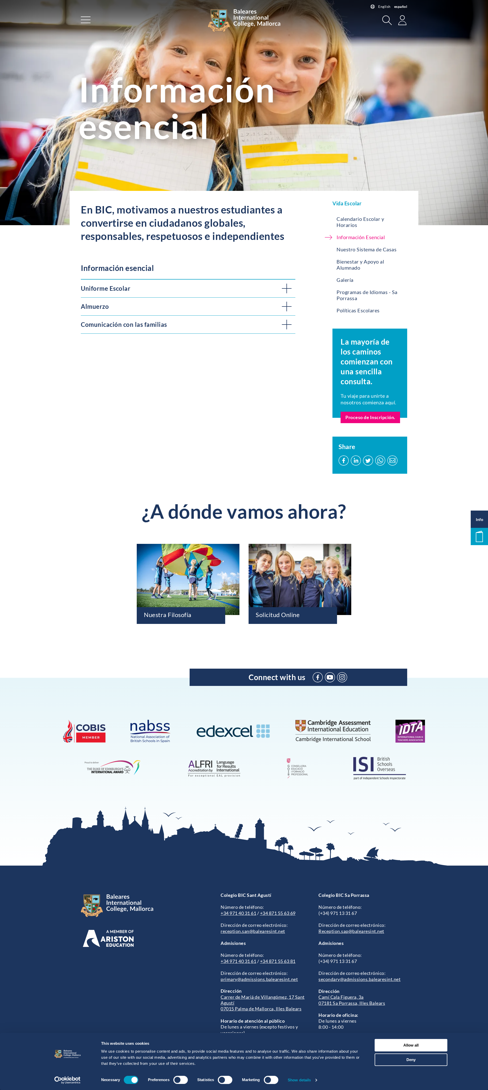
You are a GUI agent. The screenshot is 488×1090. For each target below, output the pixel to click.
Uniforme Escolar (105, 288)
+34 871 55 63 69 (278, 913)
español (400, 6)
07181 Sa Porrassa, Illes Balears (351, 1003)
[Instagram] (342, 677)
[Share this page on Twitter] (368, 460)
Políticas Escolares (358, 310)
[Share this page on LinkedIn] (356, 460)
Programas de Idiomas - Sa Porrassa (367, 295)
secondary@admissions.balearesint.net (359, 979)
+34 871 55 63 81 (278, 961)
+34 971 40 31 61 (238, 913)
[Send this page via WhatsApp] (380, 460)
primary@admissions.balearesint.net (259, 979)
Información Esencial (361, 237)
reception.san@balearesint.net (253, 931)
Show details (299, 1080)
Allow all (411, 1045)
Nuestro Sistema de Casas (366, 249)
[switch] (180, 1080)
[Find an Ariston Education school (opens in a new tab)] (108, 938)
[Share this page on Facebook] (344, 460)
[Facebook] (318, 677)
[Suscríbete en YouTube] (330, 677)
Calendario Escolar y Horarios (360, 222)
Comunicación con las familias (124, 324)
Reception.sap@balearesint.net (351, 931)
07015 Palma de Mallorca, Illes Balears (261, 1008)
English (384, 6)
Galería (345, 280)
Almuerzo (95, 306)
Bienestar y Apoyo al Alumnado (360, 264)
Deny (411, 1059)
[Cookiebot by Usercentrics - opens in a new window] (67, 1080)
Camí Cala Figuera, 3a (341, 997)
